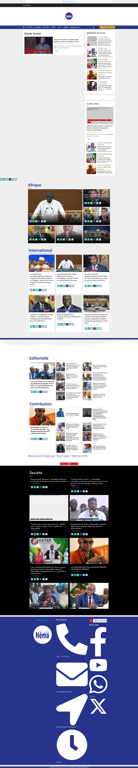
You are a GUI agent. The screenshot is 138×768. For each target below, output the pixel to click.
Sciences (68, 310)
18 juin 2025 (69, 430)
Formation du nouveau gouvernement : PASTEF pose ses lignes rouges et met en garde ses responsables (105, 66)
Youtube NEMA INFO (108, 27)
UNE (33, 52)
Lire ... (56, 50)
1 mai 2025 (96, 450)
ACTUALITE (29, 27)
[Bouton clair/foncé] (94, 27)
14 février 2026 (96, 199)
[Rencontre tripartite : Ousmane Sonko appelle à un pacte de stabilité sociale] (38, 45)
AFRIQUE (66, 27)
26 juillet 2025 (96, 421)
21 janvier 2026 (96, 217)
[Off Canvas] (24, 27)
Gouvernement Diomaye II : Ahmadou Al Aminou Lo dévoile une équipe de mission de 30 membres (99, 128)
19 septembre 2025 (70, 416)
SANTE (59, 27)
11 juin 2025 (69, 442)
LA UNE (41, 50)
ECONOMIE (38, 27)
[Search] (98, 27)
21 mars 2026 (42, 286)
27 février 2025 (69, 43)
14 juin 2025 (96, 430)
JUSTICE (100, 72)
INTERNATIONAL (75, 27)
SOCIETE (28, 52)
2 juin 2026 (100, 132)
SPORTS (53, 27)
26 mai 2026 (34, 435)
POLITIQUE (46, 27)
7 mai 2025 (69, 451)
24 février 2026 (41, 217)
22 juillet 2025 (96, 325)
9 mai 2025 (96, 441)
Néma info (42, 620)
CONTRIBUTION (107, 70)
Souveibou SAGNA (59, 43)
